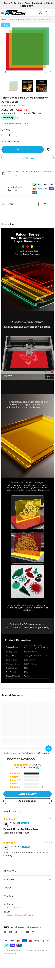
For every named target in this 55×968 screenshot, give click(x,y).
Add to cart (22, 149)
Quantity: (6, 129)
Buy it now (27, 158)
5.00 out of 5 (35, 765)
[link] (14, 741)
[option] (27, 49)
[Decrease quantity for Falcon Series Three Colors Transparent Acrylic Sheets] (3, 135)
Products (13, 19)
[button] (45, 72)
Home (3, 19)
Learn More (13, 175)
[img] (9, 819)
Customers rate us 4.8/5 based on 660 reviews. (26, 753)
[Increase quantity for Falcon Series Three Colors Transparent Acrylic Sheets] (15, 135)
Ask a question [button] (27, 801)
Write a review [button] (28, 794)
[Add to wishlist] (48, 149)
